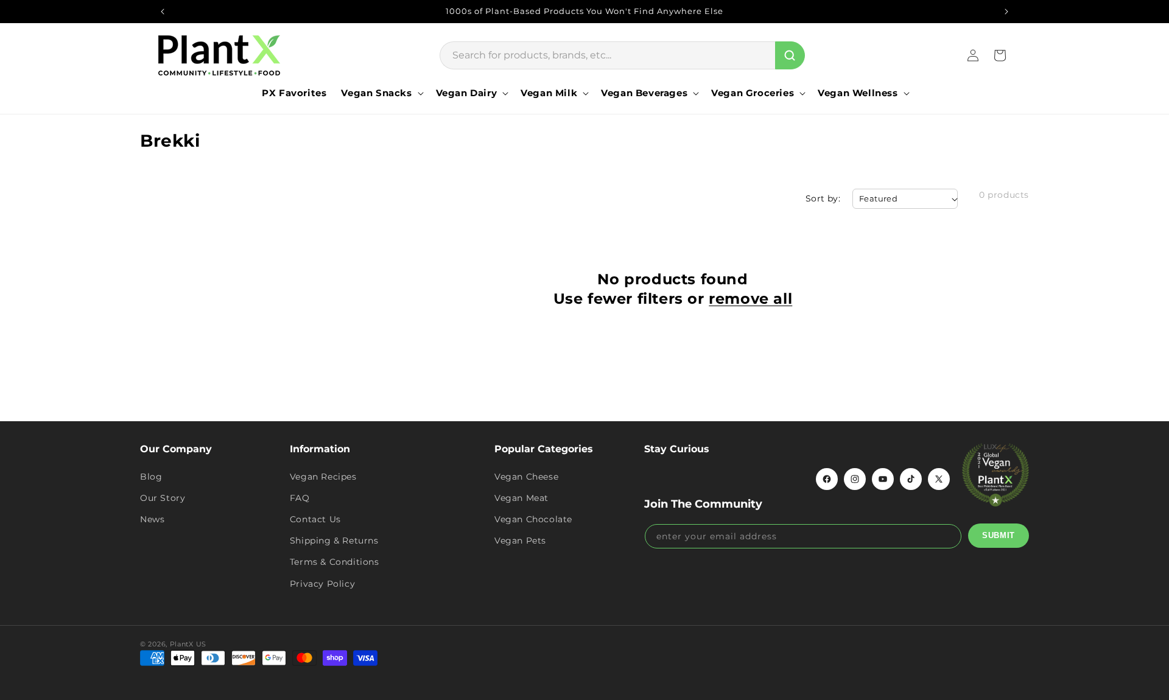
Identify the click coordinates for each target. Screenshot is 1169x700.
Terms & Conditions (334, 561)
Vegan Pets (520, 540)
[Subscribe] (998, 535)
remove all (750, 298)
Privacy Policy (322, 583)
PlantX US (188, 644)
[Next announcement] (1006, 11)
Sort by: (823, 198)
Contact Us (315, 519)
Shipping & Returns (334, 540)
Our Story (162, 497)
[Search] (790, 55)
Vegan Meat (521, 497)
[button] (381, 93)
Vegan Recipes (323, 476)
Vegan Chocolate (533, 519)
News (152, 519)
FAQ (300, 497)
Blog (151, 476)
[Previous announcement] (162, 11)
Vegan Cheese (526, 476)
